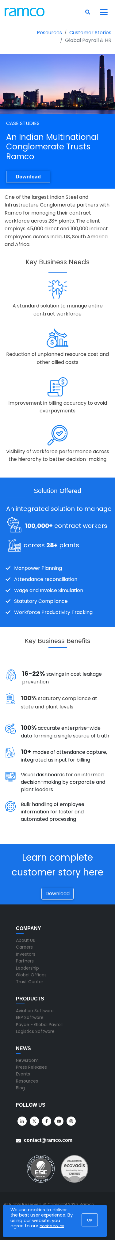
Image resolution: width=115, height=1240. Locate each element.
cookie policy (52, 1226)
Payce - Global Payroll (39, 1024)
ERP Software (30, 1017)
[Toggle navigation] (104, 12)
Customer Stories (90, 32)
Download (28, 176)
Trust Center (29, 982)
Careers (24, 947)
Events (23, 1074)
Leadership (27, 968)
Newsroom (27, 1060)
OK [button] (89, 1219)
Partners (25, 961)
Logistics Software (35, 1031)
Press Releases (31, 1067)
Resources (49, 32)
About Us (25, 940)
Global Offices (31, 975)
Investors (25, 954)
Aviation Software (35, 1011)
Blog (20, 1088)
